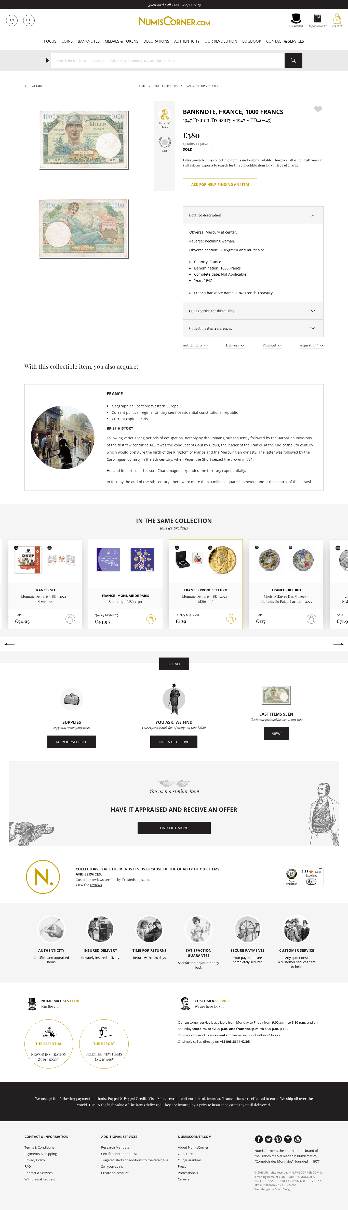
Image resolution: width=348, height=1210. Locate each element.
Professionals (188, 1173)
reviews (96, 884)
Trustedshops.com (136, 879)
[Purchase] (151, 619)
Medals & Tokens (121, 41)
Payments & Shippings (41, 1154)
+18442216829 (190, 4)
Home (141, 86)
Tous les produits (165, 86)
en (12, 20)
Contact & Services (285, 41)
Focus (50, 41)
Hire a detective (174, 741)
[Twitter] (268, 1139)
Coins (67, 41)
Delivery (233, 345)
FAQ (27, 1166)
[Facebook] (259, 1139)
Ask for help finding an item (220, 184)
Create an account (115, 1173)
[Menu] (320, 870)
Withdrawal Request (39, 1179)
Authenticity (186, 41)
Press (182, 1166)
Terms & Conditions (39, 1147)
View (276, 733)
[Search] (293, 60)
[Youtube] (297, 1139)
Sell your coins (112, 1166)
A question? (309, 345)
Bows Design (283, 1189)
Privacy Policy (34, 1160)
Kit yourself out (72, 741)
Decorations (156, 41)
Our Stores (186, 1154)
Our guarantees (190, 1160)
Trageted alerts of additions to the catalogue (134, 1160)
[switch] (311, 882)
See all (174, 663)
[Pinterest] (278, 1139)
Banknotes (89, 41)
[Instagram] (288, 1139)
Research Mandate (115, 1147)
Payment (270, 345)
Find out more (174, 828)
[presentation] (9, 644)
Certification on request (119, 1154)
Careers (183, 1179)
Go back (36, 85)
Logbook (251, 41)
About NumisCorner (193, 1147)
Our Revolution (221, 41)
